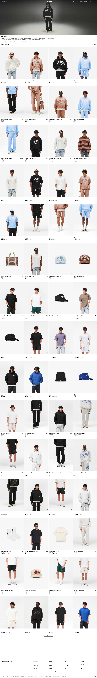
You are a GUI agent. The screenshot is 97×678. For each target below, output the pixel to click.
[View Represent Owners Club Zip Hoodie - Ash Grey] (25, 475)
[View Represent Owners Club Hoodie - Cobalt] (3, 396)
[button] (91, 1)
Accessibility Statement (56, 676)
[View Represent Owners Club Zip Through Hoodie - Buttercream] (75, 475)
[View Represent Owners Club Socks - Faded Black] (2, 553)
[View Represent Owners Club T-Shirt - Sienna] (53, 200)
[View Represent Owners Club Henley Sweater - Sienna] (49, 121)
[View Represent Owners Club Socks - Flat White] (1, 553)
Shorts (23, 41)
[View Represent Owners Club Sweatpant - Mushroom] (3, 514)
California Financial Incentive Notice (45, 676)
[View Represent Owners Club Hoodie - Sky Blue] (75, 82)
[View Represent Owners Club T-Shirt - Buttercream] (54, 553)
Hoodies (11, 41)
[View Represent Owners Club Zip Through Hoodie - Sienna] (1, 82)
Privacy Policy (11, 676)
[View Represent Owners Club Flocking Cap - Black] (1, 357)
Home (46, 642)
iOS (82, 668)
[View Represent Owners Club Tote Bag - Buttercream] (1, 278)
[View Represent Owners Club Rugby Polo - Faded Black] (25, 632)
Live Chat (35, 664)
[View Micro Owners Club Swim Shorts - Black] (1, 475)
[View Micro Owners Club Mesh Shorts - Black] (49, 514)
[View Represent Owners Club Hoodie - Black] (1, 396)
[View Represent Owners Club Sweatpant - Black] (49, 475)
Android (83, 669)
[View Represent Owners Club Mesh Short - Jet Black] (25, 239)
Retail (73, 1)
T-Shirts (31, 41)
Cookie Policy (27, 676)
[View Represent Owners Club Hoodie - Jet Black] (49, 82)
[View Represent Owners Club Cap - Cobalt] (75, 396)
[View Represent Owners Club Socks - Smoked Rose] (4, 553)
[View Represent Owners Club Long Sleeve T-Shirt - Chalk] (1, 200)
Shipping (50, 668)
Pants (20, 41)
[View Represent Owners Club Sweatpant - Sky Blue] (3, 121)
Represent (3, 1)
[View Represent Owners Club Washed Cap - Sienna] (49, 278)
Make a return (36, 668)
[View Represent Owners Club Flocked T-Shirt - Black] (25, 553)
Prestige (81, 1)
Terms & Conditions (5, 676)
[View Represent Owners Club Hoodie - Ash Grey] (2, 396)
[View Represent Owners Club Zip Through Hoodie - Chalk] (2, 82)
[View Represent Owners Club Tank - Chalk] (25, 278)
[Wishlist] (88, 1)
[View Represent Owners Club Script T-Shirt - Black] (49, 632)
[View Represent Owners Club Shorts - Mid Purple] (53, 396)
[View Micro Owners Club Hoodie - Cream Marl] (26, 514)
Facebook (67, 665)
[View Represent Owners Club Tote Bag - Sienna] (2, 278)
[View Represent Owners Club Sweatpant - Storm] (4, 514)
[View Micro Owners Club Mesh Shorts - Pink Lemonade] (52, 514)
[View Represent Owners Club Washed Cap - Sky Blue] (75, 278)
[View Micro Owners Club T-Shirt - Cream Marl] (27, 357)
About (50, 664)
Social (66, 661)
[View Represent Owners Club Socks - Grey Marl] (3, 553)
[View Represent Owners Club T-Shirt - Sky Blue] (27, 200)
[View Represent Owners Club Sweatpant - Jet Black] (1, 121)
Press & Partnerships (52, 671)
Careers (50, 665)
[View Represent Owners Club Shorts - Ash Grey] (54, 396)
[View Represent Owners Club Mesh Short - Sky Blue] (27, 239)
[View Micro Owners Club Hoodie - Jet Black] (25, 514)
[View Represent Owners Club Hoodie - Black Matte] (4, 396)
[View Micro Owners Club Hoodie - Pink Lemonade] (27, 514)
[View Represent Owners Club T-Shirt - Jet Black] (25, 200)
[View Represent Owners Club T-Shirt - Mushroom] (2, 318)
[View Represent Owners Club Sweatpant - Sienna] (2, 121)
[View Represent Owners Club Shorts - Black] (49, 396)
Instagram (66, 664)
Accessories (7, 41)
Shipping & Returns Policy (19, 676)
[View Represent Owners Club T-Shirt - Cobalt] (78, 632)
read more (41, 39)
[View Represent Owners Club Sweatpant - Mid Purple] (1, 514)
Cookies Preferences (34, 676)
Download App (83, 666)
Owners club (50, 642)
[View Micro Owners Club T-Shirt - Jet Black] (26, 357)
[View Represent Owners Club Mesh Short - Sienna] (26, 239)
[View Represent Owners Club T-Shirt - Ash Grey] (3, 318)
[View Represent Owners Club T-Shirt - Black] (4, 318)
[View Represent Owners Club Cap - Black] (49, 318)
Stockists (35, 671)
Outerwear (16, 41)
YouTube (66, 668)
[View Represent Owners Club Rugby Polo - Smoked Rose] (26, 632)
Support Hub (36, 665)
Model (6, 44)
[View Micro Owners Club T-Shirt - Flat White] (25, 357)
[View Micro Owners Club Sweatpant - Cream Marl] (75, 553)
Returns (50, 669)
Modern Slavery (63, 676)
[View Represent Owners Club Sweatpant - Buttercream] (52, 475)
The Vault (77, 1)
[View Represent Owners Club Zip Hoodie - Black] (26, 475)
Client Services (36, 661)
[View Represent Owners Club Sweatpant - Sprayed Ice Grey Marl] (2, 514)
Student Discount (36, 669)
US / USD (85, 1)
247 (6, 1)
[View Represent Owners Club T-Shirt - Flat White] (1, 318)
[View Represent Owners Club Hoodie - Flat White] (30, 396)
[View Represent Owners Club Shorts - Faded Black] (52, 396)
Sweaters (26, 41)
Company (50, 661)
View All (2, 41)
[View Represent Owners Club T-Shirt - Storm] (30, 318)
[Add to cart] (23, 274)
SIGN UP (4, 665)
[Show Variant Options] (23, 77)
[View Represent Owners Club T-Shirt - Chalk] (26, 200)
